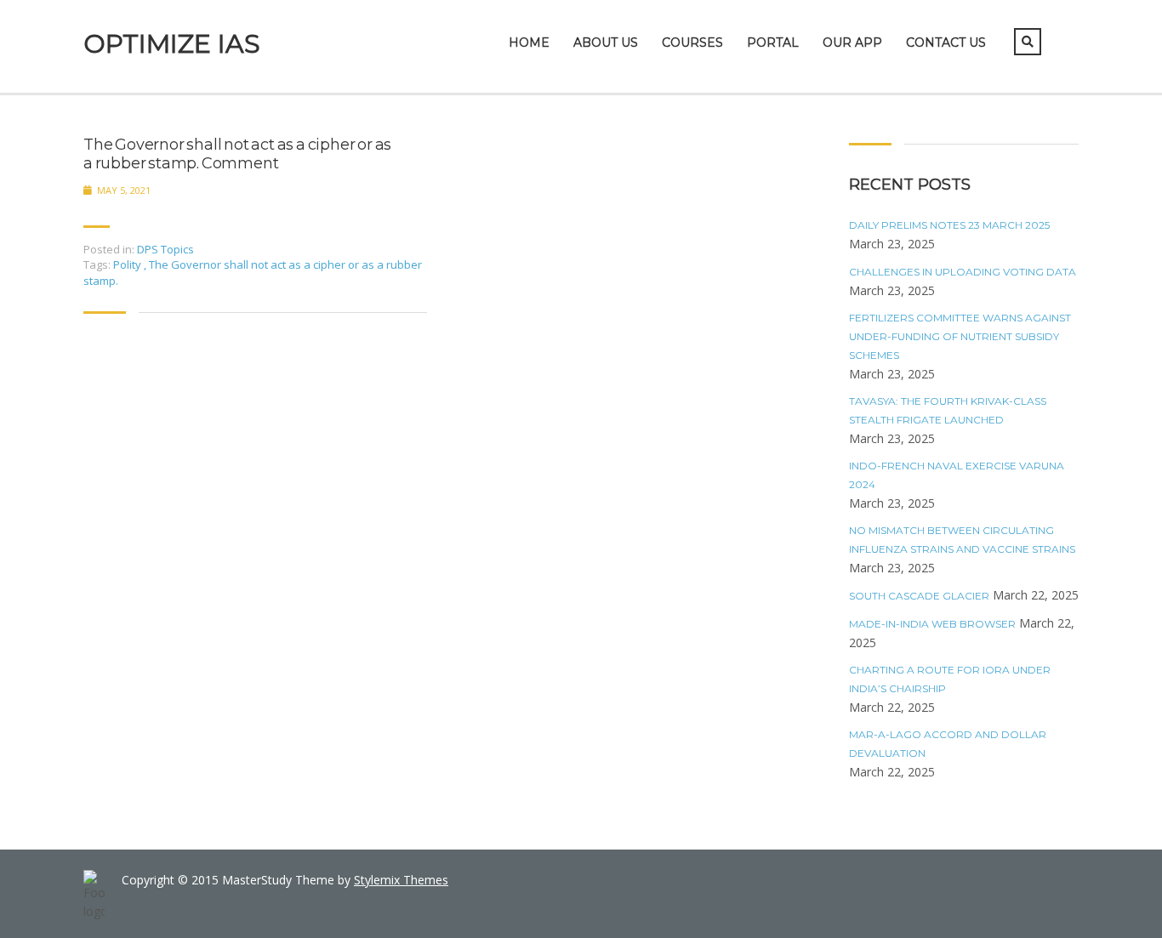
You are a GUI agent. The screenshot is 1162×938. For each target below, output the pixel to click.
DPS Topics (165, 249)
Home (529, 42)
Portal (773, 42)
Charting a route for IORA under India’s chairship (950, 679)
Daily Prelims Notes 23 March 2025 (949, 225)
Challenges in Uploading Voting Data (962, 271)
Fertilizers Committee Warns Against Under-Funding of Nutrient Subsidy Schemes (960, 336)
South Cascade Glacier (919, 595)
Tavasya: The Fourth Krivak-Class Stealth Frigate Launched (947, 410)
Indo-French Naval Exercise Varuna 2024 (956, 475)
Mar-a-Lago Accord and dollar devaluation (947, 743)
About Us (605, 42)
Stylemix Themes (401, 880)
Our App (852, 42)
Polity (128, 264)
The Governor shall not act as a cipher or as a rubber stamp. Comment (237, 154)
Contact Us (946, 42)
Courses (692, 42)
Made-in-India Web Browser (932, 623)
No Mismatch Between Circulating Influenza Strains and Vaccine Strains (962, 539)
